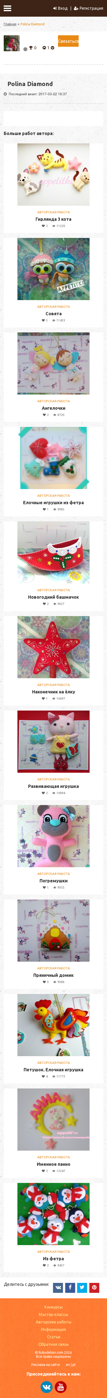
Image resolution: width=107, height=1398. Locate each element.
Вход (63, 8)
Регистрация (91, 8)
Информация (53, 1329)
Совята (54, 313)
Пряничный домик (53, 975)
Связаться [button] (68, 41)
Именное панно (53, 1164)
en (68, 1365)
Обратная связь (54, 1344)
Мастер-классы (53, 1314)
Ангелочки (53, 408)
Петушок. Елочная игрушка (53, 1069)
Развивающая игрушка (53, 786)
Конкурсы (53, 1307)
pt (74, 1365)
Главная (10, 24)
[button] (31, 47)
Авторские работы (53, 1322)
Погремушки (54, 880)
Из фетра (53, 1258)
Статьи (53, 1337)
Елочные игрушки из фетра (53, 502)
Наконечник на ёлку (53, 691)
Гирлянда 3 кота (53, 219)
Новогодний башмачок (53, 597)
